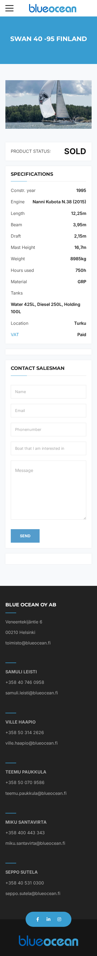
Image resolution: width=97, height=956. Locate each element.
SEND (25, 535)
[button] (48, 104)
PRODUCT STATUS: (31, 151)
